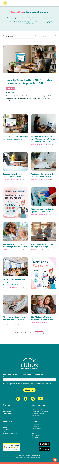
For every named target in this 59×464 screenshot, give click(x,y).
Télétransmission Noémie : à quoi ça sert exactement (13, 175)
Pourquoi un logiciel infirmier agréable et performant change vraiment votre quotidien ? (43, 138)
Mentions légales (20, 457)
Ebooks (5, 427)
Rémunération (13, 325)
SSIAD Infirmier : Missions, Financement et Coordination (42, 318)
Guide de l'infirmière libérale (10, 433)
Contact (34, 433)
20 (26, 333)
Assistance (35, 437)
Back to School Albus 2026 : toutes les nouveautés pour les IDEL (29, 81)
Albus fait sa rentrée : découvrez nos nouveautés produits (15, 137)
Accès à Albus (35, 435)
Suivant (39, 333)
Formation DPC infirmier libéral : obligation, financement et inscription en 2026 (15, 281)
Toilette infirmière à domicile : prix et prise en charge (42, 245)
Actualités (10, 88)
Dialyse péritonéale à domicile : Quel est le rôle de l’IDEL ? (43, 210)
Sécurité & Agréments (38, 409)
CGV (42, 457)
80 (30, 333)
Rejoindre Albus (7, 411)
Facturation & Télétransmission (40, 411)
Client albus (12, 142)
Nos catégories (9, 36)
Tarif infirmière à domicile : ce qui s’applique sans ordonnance (15, 245)
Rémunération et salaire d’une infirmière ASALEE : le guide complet (14, 319)
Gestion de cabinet (42, 144)
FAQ (4, 431)
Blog (4, 425)
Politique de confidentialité (32, 457)
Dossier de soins (36, 415)
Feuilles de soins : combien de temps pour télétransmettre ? (42, 175)
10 (21, 333)
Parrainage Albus (7, 413)
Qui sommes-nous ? (8, 409)
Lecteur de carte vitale (38, 413)
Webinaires (6, 429)
